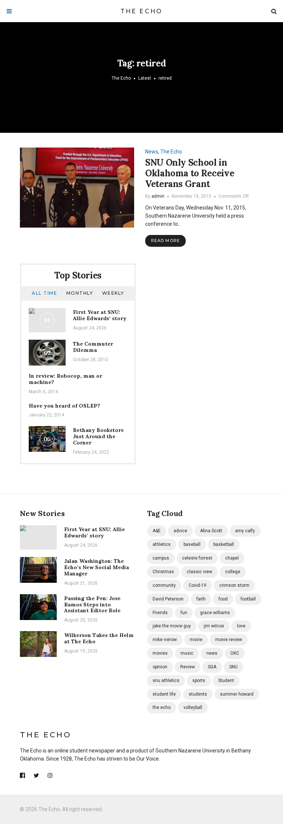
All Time (44, 293)
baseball (192, 544)
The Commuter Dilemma (93, 346)
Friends (160, 612)
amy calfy (245, 530)
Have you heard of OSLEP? (64, 405)
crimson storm (234, 585)
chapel (232, 558)
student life (164, 694)
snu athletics (166, 680)
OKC (234, 653)
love (241, 626)
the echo (162, 707)
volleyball (193, 707)
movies (160, 653)
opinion (160, 666)
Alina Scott (211, 530)
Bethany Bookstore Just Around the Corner (98, 436)
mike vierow (165, 639)
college (232, 571)
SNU (233, 666)
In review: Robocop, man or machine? (65, 379)
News (151, 152)
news (211, 653)
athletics (162, 544)
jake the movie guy (172, 626)
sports (198, 680)
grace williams (215, 612)
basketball (223, 544)
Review (187, 666)
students (198, 694)
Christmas (163, 571)
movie (196, 639)
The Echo (141, 11)
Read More (165, 240)
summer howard (237, 694)
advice (180, 530)
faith (201, 599)
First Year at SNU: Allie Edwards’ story (99, 315)
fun (184, 612)
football (248, 599)
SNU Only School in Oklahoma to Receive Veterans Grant (189, 173)
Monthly (79, 293)
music (187, 653)
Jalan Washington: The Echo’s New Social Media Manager (96, 567)
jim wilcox (214, 626)
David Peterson (168, 599)
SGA (212, 666)
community (164, 585)
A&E (157, 530)
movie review (228, 639)
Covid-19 (197, 585)
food (223, 599)
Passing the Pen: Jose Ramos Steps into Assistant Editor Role (92, 604)
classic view (199, 571)
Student (226, 680)
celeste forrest (197, 558)
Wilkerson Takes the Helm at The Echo (99, 638)
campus (161, 558)
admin (157, 196)
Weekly (113, 293)
